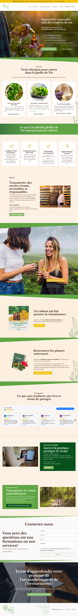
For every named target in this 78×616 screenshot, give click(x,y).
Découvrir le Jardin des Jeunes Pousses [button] (19, 505)
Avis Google (46, 611)
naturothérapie (32, 111)
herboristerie (42, 110)
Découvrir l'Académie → (66, 49)
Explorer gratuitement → (14, 114)
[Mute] (37, 466)
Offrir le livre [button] (39, 325)
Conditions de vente (44, 607)
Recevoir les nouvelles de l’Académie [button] (39, 594)
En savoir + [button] (49, 467)
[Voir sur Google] (5, 416)
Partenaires (46, 613)
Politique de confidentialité (42, 606)
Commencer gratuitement (49, 49)
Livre (30, 6)
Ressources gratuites (9, 106)
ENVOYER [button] (57, 554)
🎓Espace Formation (70, 6)
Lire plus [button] (6, 424)
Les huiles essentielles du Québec (64, 43)
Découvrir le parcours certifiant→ (64, 113)
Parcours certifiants (58, 106)
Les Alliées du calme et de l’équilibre (49, 359)
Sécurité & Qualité (51, 445)
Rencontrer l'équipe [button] (16, 214)
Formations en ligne (34, 105)
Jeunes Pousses (12, 487)
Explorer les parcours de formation (56, 280)
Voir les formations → (39, 114)
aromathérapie (32, 110)
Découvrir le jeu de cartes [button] (43, 373)
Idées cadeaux (45, 609)
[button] (2, 420)
